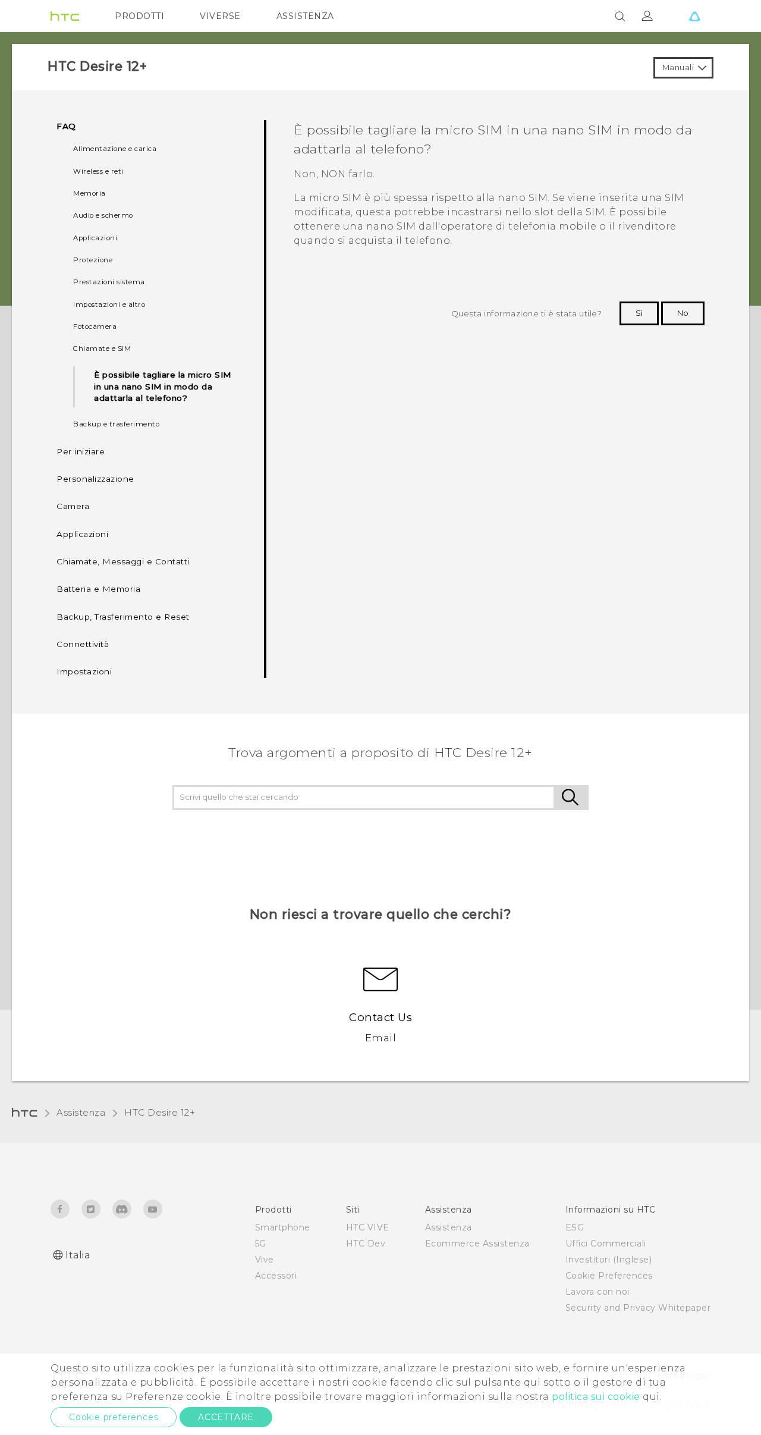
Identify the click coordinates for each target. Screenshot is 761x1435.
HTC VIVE (367, 1227)
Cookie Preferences (609, 1275)
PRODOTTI (139, 16)
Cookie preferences (113, 1417)
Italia (77, 1255)
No (682, 313)
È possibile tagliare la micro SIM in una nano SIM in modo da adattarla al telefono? (162, 386)
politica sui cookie (596, 1396)
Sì (639, 313)
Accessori (276, 1275)
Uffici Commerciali (605, 1243)
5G (260, 1243)
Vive (264, 1259)
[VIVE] (694, 16)
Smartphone (282, 1227)
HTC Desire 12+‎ (159, 1112)
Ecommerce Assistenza (477, 1243)
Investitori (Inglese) (608, 1259)
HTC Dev (366, 1243)
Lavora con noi (597, 1291)
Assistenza (80, 1112)
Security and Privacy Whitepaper (638, 1307)
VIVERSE (220, 16)
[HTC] (65, 16)
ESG (574, 1227)
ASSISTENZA (305, 16)
